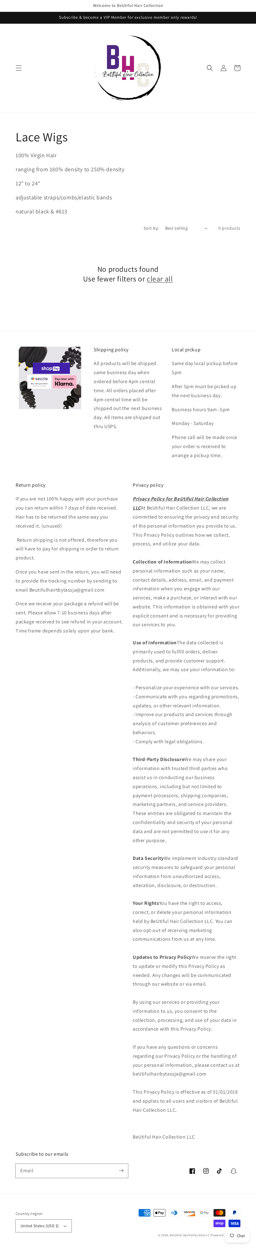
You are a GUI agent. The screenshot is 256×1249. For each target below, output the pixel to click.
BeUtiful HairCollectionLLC (189, 1235)
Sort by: (151, 228)
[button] (19, 68)
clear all (160, 279)
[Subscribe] (121, 1171)
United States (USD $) (40, 1225)
